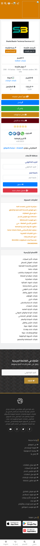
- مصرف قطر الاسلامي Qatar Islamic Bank (22, 230)
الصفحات (19, 147)
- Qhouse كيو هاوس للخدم (27, 216)
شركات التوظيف (31, 296)
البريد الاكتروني (31, 162)
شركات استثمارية (31, 279)
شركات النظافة (20, 60)
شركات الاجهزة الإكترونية (28, 336)
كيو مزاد (33, 500)
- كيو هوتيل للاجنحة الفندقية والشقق (23, 209)
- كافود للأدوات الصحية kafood (26, 226)
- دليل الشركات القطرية (28, 233)
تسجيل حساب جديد (19, 190)
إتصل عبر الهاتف (19, 114)
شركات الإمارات (10, 80)
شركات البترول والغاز (30, 292)
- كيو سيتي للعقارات (29, 213)
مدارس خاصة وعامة (30, 285)
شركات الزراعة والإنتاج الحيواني (26, 312)
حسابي (34, 544)
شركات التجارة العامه (29, 309)
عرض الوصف (29, 51)
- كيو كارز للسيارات (30, 236)
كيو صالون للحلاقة (30, 480)
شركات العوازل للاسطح (29, 262)
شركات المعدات (31, 306)
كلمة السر (33, 172)
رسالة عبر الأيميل (19, 120)
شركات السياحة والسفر (29, 319)
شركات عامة (32, 269)
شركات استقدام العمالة (28, 275)
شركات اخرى (32, 299)
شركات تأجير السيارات (30, 259)
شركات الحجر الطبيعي (29, 289)
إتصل (19, 102)
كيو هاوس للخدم (30, 471)
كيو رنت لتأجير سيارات (29, 497)
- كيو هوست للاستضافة (28, 219)
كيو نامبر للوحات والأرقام (27, 503)
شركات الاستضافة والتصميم (27, 339)
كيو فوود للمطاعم (30, 494)
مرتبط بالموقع (9, 147)
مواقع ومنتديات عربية (29, 332)
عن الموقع (32, 444)
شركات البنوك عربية (30, 326)
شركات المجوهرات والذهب (27, 272)
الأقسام (24, 544)
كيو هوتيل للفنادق (30, 491)
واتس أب (20, 108)
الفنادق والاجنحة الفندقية (28, 265)
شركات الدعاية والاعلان (29, 302)
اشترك (30, 380)
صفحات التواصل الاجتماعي (27, 316)
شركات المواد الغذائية (29, 282)
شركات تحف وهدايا (30, 329)
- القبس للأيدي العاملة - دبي (26, 223)
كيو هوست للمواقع (29, 507)
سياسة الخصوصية (30, 450)
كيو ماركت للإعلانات (29, 477)
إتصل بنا (15, 544)
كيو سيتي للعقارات (30, 464)
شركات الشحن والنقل (29, 322)
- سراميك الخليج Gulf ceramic (26, 206)
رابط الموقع (10, 51)
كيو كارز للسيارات (31, 468)
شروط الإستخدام (31, 447)
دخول (19, 184)
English (6, 544)
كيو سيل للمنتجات (30, 474)
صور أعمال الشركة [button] (19, 96)
